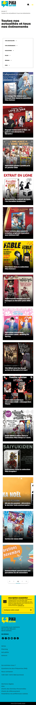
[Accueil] (8, 4)
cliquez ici (21, 605)
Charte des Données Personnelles (13, 689)
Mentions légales (7, 684)
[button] (11, 40)
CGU (3, 686)
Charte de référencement (10, 691)
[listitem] (2, 638)
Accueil (3, 11)
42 (18, 581)
